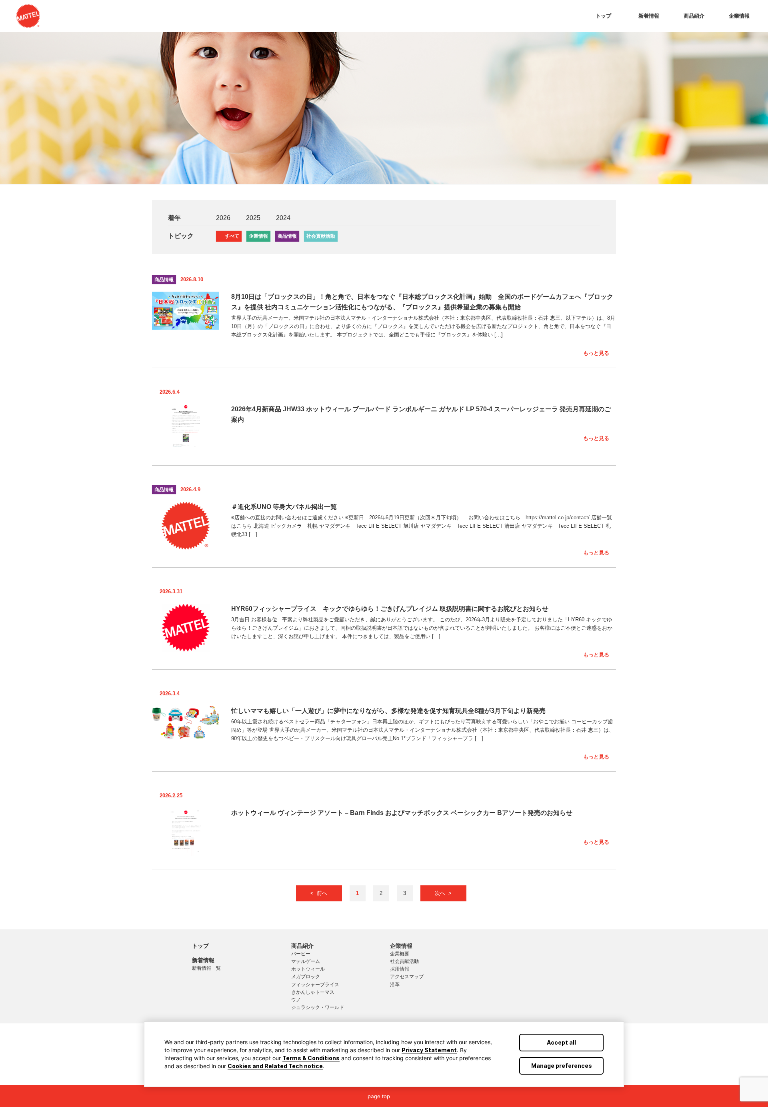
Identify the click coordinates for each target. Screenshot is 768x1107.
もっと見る (596, 353)
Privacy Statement (429, 1050)
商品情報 (287, 236)
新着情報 (648, 16)
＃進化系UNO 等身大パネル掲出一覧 (284, 506)
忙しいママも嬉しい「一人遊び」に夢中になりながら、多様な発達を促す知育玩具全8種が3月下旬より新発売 (388, 710)
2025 (253, 217)
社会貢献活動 (320, 236)
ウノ (296, 1000)
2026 (223, 217)
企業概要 (399, 954)
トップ (603, 16)
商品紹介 (694, 16)
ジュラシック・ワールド (317, 1007)
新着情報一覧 (206, 968)
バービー (300, 954)
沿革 (395, 984)
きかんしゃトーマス (312, 992)
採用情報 (399, 969)
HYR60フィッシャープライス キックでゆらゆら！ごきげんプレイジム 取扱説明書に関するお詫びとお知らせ (389, 608)
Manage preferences (561, 1065)
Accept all (561, 1042)
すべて (232, 236)
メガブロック (305, 976)
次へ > (443, 893)
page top (379, 1096)
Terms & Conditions (311, 1058)
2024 (283, 217)
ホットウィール (308, 969)
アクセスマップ (407, 976)
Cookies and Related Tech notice (275, 1066)
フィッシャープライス (315, 984)
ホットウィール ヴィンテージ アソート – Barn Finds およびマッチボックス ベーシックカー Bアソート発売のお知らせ (401, 812)
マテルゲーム (305, 961)
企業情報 (739, 16)
